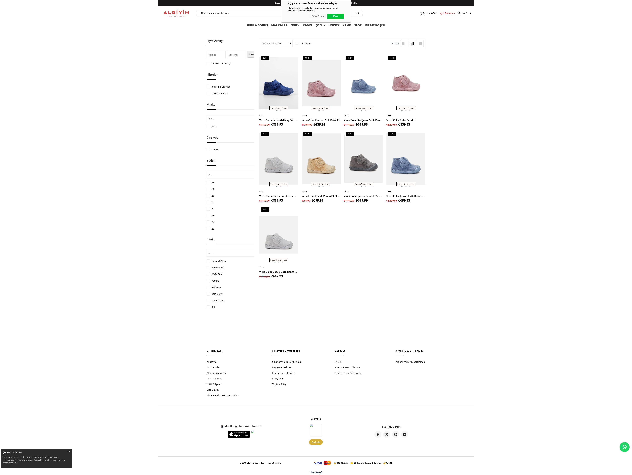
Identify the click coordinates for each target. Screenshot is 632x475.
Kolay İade (278, 378)
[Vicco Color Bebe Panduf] (406, 83)
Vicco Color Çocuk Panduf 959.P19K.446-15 (321, 196)
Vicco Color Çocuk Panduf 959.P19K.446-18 (278, 196)
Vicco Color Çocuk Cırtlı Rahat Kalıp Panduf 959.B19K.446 (406, 196)
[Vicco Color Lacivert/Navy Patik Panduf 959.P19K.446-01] (278, 83)
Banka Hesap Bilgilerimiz (348, 373)
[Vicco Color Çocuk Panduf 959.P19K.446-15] (321, 159)
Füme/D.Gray (218, 300)
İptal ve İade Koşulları (284, 373)
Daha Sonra (317, 16)
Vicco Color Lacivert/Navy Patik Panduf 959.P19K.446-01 (278, 120)
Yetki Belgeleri (214, 384)
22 (212, 189)
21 (212, 182)
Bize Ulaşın (213, 389)
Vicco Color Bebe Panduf (400, 120)
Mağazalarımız (215, 378)
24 (212, 202)
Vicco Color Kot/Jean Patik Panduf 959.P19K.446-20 (363, 120)
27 (212, 222)
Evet (335, 16)
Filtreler (212, 75)
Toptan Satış (279, 384)
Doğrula (316, 442)
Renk (210, 239)
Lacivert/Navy (218, 261)
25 (212, 208)
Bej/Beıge (216, 293)
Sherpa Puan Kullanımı (347, 367)
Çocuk (214, 149)
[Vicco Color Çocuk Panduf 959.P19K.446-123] (363, 159)
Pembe (215, 280)
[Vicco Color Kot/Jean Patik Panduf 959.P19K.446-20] (363, 83)
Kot (213, 307)
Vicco (214, 126)
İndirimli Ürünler (220, 86)
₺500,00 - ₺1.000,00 (221, 63)
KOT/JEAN (216, 274)
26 (212, 215)
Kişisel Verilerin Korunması (410, 361)
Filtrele (251, 54)
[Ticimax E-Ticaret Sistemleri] (316, 472)
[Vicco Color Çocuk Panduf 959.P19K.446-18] (278, 159)
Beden (211, 161)
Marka (211, 104)
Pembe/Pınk (217, 267)
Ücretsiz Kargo (219, 93)
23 (212, 195)
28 (212, 228)
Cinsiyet (212, 137)
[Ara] (358, 13)
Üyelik (338, 361)
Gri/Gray (216, 287)
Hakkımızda (213, 367)
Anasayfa (212, 361)
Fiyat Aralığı (215, 41)
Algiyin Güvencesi (216, 373)
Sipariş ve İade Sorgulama (286, 361)
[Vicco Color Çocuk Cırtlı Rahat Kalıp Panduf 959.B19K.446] (406, 159)
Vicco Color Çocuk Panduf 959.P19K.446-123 (363, 196)
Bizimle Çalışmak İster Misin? (222, 395)
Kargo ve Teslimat (282, 367)
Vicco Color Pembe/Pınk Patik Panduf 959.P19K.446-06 (321, 120)
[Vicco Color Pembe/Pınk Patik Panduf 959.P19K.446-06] (321, 83)
